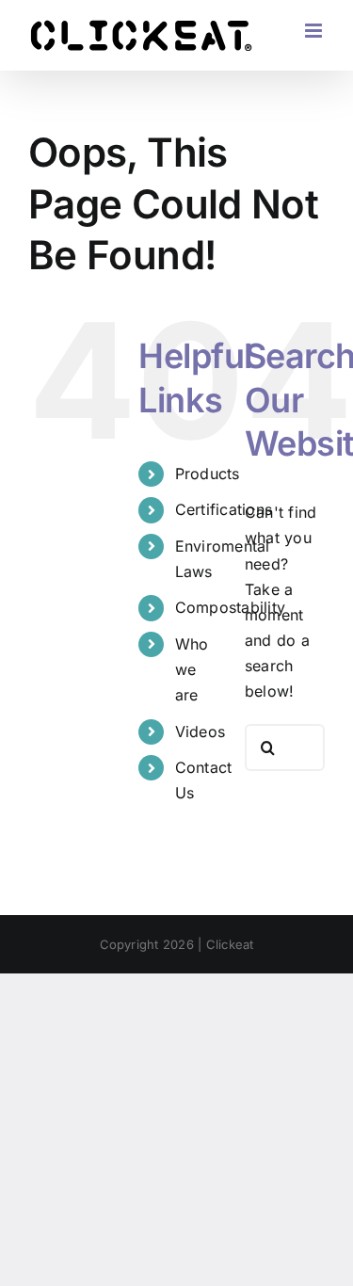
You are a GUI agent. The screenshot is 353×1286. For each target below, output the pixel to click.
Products (207, 473)
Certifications (223, 509)
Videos (200, 731)
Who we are (192, 669)
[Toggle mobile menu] (315, 30)
